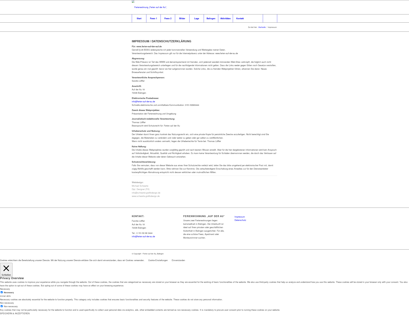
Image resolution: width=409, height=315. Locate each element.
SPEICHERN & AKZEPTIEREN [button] (15, 313)
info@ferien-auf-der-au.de (143, 101)
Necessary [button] (5, 288)
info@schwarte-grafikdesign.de (146, 192)
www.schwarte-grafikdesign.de (146, 196)
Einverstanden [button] (178, 260)
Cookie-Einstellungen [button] (158, 260)
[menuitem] (139, 18)
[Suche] (270, 18)
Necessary (9, 292)
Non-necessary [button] (7, 302)
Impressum (240, 216)
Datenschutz (240, 220)
